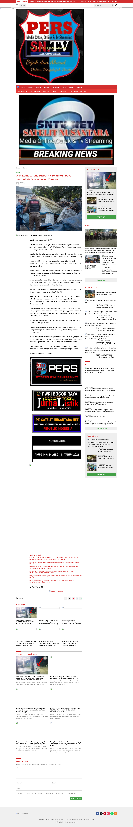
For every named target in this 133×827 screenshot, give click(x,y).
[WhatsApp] (112, 813)
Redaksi (22, 182)
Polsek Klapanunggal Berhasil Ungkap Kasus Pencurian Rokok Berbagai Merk (99, 403)
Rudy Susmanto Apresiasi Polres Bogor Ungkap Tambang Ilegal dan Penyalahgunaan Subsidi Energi (52, 581)
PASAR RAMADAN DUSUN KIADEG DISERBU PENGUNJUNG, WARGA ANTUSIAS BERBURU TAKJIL (92, 267)
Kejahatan (46, 91)
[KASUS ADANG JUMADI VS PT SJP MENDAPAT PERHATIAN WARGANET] (101, 324)
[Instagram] (108, 813)
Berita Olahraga (35, 91)
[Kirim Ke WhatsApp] (80, 598)
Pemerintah (55, 87)
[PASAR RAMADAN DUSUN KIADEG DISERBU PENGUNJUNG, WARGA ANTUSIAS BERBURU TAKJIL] (92, 259)
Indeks (23, 5)
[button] (112, 5)
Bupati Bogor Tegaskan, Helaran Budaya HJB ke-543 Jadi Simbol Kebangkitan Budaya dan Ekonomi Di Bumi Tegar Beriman (106, 343)
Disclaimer (75, 819)
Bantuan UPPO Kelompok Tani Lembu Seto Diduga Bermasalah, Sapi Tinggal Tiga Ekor (76, 1)
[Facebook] (97, 813)
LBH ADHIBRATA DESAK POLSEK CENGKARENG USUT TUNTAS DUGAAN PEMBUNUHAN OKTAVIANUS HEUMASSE (52, 572)
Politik (64, 87)
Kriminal (38, 87)
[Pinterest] (104, 813)
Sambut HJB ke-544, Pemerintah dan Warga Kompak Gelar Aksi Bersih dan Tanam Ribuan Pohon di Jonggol (54, 567)
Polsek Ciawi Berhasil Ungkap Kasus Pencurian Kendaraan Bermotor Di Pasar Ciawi (100, 396)
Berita (23, 87)
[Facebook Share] (65, 598)
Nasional (46, 87)
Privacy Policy (65, 819)
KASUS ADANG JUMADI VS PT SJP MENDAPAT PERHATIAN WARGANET (105, 329)
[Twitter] (101, 813)
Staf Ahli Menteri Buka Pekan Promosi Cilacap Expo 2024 (105, 306)
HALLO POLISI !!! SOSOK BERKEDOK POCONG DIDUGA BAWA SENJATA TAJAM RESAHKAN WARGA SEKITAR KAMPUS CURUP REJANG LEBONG (54, 558)
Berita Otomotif (22, 91)
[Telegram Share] (77, 598)
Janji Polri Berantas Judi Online (95, 417)
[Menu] (17, 5)
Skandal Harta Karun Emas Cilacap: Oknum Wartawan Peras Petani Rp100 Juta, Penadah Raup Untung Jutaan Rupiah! (100, 389)
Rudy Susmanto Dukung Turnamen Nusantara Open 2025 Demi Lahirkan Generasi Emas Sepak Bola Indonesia (106, 356)
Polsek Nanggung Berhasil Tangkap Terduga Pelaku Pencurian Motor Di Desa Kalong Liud (99, 410)
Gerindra (83, 91)
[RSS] (115, 813)
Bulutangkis (63, 91)
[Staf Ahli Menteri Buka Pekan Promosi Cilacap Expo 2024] (101, 301)
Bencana (71, 87)
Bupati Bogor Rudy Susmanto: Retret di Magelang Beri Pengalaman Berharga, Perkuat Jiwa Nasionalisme (106, 293)
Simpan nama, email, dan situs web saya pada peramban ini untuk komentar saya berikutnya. (47, 793)
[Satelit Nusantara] (50, 46)
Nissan (55, 91)
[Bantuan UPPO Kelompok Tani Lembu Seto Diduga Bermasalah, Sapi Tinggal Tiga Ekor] (49, 612)
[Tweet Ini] (69, 598)
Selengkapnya (100, 217)
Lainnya (79, 87)
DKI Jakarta (74, 91)
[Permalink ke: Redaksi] (17, 183)
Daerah (30, 87)
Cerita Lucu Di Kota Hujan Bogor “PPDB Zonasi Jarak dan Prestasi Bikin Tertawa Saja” (106, 318)
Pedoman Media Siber (88, 819)
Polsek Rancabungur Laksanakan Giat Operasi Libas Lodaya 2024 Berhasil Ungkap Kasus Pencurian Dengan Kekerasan (100, 423)
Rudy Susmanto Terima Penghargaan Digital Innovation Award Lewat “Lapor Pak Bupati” (56, 576)
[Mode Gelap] (116, 5)
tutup (13, 8)
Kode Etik (55, 819)
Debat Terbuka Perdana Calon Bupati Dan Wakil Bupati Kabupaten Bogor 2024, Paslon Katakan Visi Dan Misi (109, 272)
